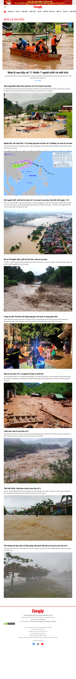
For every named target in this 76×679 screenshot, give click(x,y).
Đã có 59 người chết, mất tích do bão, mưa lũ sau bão (25, 259)
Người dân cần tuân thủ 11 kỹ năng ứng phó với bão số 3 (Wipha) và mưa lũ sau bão (38, 143)
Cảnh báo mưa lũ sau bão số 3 (16, 431)
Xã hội (39, 11)
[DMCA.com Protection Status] (38, 624)
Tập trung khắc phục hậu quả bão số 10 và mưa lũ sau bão (27, 86)
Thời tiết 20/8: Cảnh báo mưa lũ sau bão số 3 (22, 488)
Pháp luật (32, 11)
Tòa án (17, 11)
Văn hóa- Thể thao (49, 11)
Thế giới (65, 11)
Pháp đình (25, 11)
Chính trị (11, 11)
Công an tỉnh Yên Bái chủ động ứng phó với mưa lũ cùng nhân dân (31, 316)
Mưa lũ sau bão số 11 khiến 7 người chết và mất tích (38, 72)
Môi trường (38, 80)
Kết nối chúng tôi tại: (38, 640)
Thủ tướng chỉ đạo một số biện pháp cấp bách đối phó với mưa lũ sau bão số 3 (36, 545)
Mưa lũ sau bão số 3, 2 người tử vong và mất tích (23, 374)
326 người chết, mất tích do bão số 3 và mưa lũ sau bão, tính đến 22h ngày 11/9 (36, 200)
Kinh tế (58, 11)
